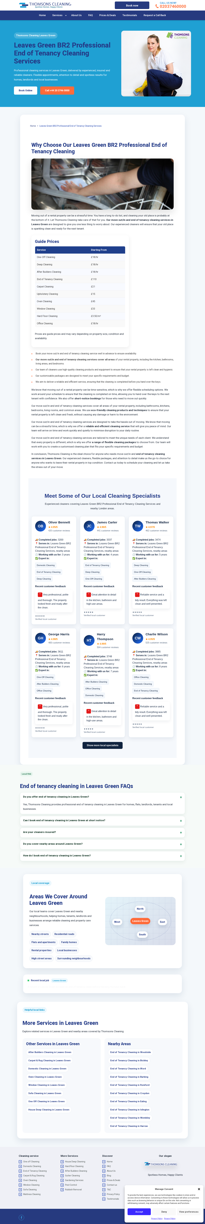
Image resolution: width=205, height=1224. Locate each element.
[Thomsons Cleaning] (45, 5)
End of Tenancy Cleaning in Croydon (129, 1093)
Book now (132, 5)
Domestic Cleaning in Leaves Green (47, 1068)
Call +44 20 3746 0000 (57, 90)
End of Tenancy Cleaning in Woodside (130, 1052)
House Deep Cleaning (75, 1161)
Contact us (112, 1185)
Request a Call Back (155, 15)
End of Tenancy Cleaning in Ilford (128, 1068)
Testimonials (129, 15)
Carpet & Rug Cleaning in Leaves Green (49, 1060)
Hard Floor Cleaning (74, 1166)
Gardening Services (74, 1180)
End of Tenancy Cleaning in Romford (129, 1085)
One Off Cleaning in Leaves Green (46, 1101)
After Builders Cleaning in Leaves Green (49, 1052)
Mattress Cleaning (32, 1194)
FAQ (90, 15)
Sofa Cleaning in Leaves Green (44, 1093)
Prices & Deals (107, 15)
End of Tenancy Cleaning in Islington (129, 1109)
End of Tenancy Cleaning (35, 1171)
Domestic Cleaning (32, 1166)
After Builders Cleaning (76, 1171)
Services (57, 15)
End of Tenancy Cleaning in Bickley (129, 1060)
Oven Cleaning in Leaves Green (45, 1077)
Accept (139, 1211)
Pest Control (71, 1185)
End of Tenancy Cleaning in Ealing (128, 1101)
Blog (109, 1175)
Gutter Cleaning (72, 1175)
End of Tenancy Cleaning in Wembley (130, 1117)
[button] (198, 1189)
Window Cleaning (31, 1185)
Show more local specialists (102, 745)
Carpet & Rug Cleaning (33, 1175)
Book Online (25, 90)
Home (42, 15)
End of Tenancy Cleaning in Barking (129, 1077)
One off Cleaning (31, 1161)
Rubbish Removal (73, 1189)
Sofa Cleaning (30, 1189)
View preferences (188, 1211)
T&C (109, 1189)
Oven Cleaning (30, 1180)
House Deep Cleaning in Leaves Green (48, 1109)
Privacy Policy (157, 1219)
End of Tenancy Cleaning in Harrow (129, 1126)
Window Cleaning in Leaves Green (46, 1085)
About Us (76, 15)
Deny (164, 1211)
